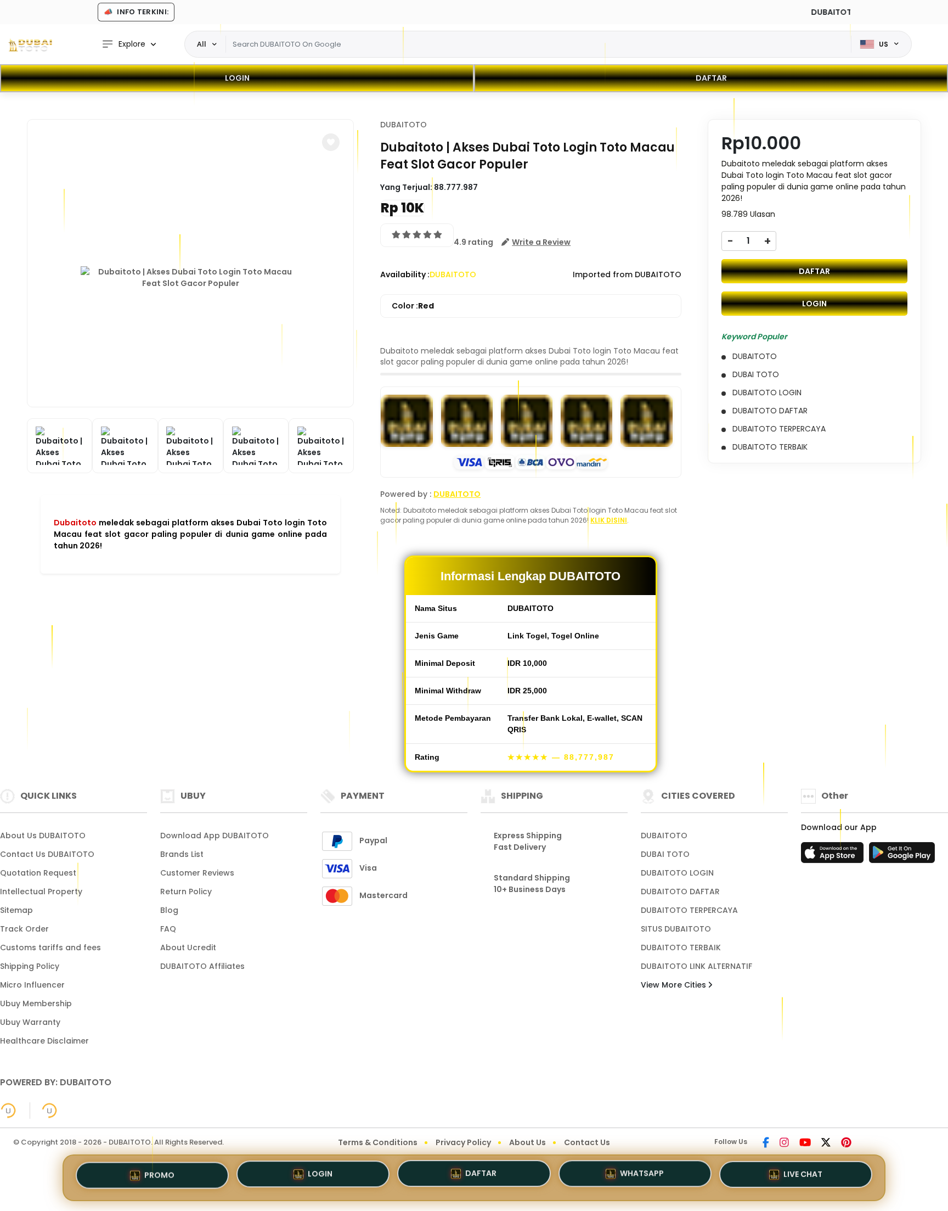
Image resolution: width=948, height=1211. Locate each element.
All (201, 44)
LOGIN (237, 77)
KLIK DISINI (608, 520)
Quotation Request (38, 872)
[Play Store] (902, 856)
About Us (527, 1142)
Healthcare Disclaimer (44, 1040)
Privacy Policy (463, 1142)
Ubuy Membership (36, 1003)
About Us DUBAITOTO (43, 835)
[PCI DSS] (8, 1110)
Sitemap (16, 910)
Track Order (24, 928)
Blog (169, 910)
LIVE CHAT (802, 1173)
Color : (413, 305)
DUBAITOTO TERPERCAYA (689, 910)
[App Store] (834, 856)
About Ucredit (188, 947)
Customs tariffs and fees (50, 947)
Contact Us (587, 1142)
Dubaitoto (75, 522)
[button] (331, 142)
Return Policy (186, 891)
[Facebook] (766, 1143)
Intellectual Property (41, 891)
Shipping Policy (29, 966)
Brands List (182, 854)
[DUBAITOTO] (30, 44)
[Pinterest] (846, 1143)
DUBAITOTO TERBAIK (681, 947)
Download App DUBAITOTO (214, 835)
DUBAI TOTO (665, 854)
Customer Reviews (197, 872)
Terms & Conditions (377, 1142)
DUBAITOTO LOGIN (677, 872)
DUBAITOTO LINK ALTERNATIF (696, 966)
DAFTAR (711, 77)
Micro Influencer (32, 984)
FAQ (168, 928)
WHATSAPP (642, 1174)
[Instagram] (784, 1143)
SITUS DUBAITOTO (676, 928)
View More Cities (674, 984)
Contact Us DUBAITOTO (47, 854)
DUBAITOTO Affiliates (202, 966)
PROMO (159, 1177)
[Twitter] (826, 1143)
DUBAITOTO (403, 124)
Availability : (405, 274)
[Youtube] (805, 1143)
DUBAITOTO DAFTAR (680, 891)
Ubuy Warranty (30, 1022)
